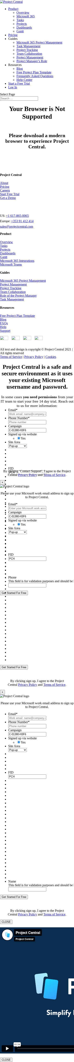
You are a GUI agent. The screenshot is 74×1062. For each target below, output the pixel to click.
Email (12, 410)
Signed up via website (22, 434)
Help (3, 327)
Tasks (20, 20)
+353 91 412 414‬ (22, 221)
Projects (21, 24)
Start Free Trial (9, 194)
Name (12, 881)
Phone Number (19, 418)
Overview (22, 12)
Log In (12, 87)
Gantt (20, 31)
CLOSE (6, 921)
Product (13, 9)
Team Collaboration (29, 53)
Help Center (24, 80)
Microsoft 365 (25, 16)
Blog (19, 68)
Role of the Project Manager (18, 295)
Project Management (29, 57)
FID (11, 468)
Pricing (12, 35)
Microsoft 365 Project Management (39, 42)
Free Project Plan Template (33, 72)
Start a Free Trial (19, 83)
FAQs (4, 323)
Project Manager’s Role (31, 61)
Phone (12, 577)
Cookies (50, 357)
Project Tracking (27, 50)
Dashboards (24, 27)
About (4, 183)
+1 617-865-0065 (17, 215)
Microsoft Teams (11, 264)
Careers (5, 190)
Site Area (14, 442)
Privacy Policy (33, 357)
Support (5, 330)
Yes (23, 438)
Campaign (15, 426)
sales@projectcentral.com (16, 226)
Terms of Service (11, 357)
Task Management (28, 46)
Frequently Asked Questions (34, 76)
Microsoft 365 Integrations (17, 260)
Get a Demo (8, 198)
